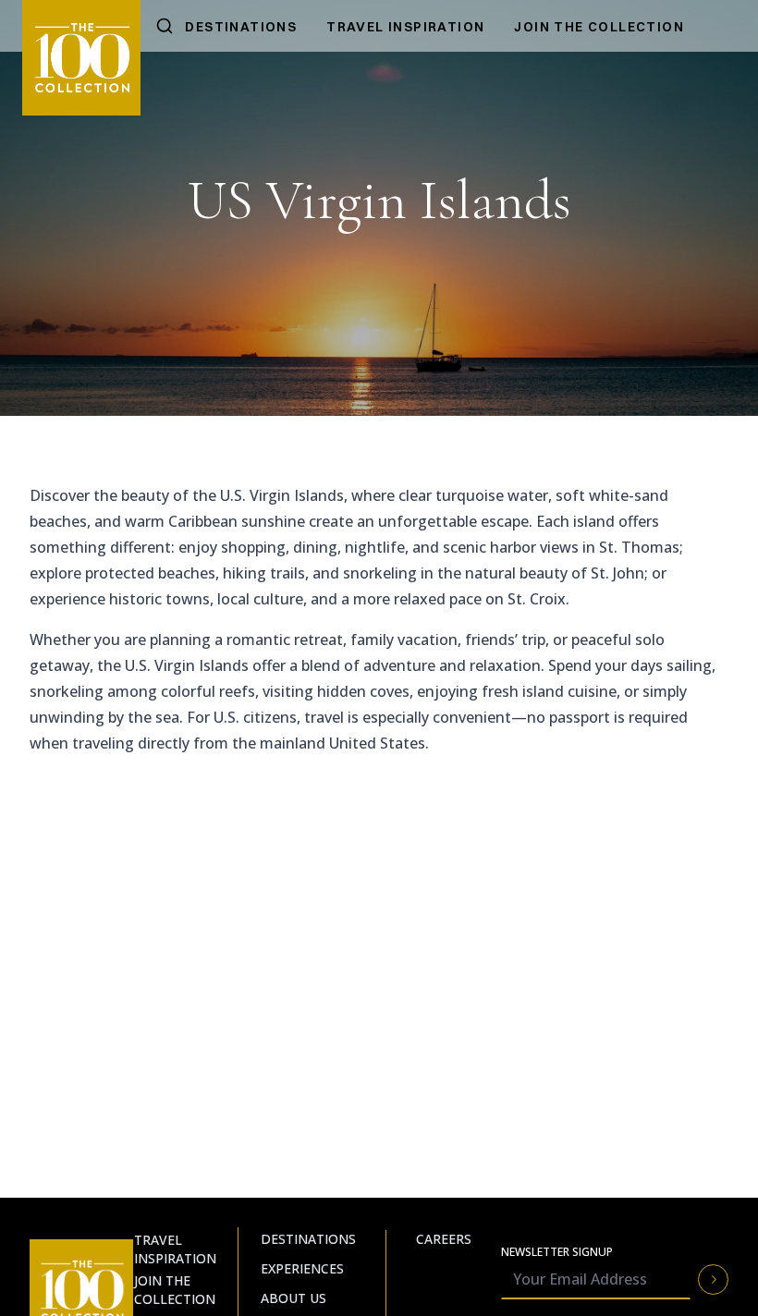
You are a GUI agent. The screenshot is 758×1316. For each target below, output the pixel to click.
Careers (443, 1239)
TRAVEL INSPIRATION (405, 26)
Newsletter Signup (557, 1252)
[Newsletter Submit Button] (713, 1279)
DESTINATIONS (241, 26)
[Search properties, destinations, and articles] (164, 26)
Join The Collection (599, 26)
